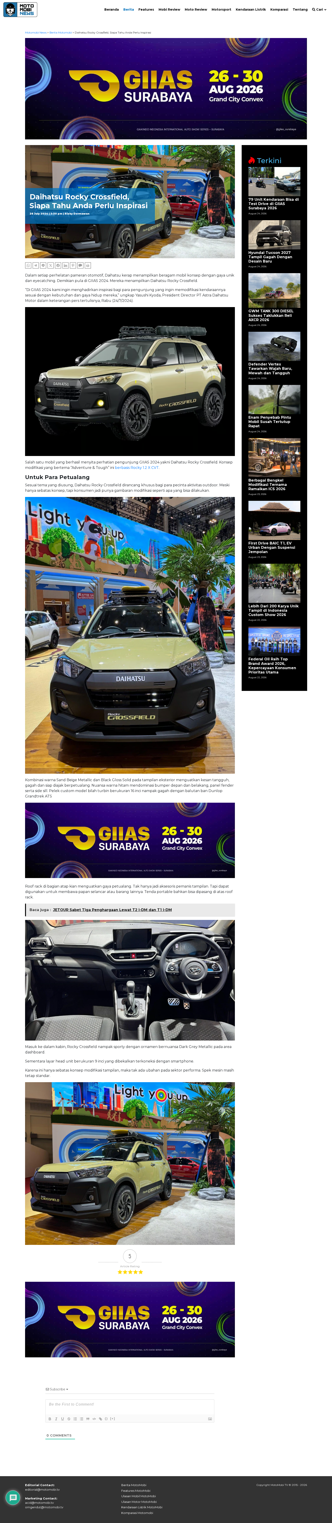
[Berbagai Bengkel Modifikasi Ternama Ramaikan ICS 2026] (274, 457)
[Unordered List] (81, 1419)
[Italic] (56, 1419)
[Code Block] (94, 1419)
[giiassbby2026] (166, 88)
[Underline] (62, 1419)
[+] (112, 1418)
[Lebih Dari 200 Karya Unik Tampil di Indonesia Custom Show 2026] (274, 583)
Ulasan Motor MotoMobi (139, 1502)
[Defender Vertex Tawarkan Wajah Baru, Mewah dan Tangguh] (274, 346)
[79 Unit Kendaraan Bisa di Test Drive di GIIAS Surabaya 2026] (274, 181)
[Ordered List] (75, 1419)
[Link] (100, 1419)
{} (106, 1418)
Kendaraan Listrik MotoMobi (141, 1507)
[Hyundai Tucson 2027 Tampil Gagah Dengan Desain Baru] (274, 234)
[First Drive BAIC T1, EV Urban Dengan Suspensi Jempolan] (274, 520)
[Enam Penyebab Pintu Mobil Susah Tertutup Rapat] (274, 399)
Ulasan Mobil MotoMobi (138, 1496)
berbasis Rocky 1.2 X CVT (137, 467)
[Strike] (69, 1419)
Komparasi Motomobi (137, 1513)
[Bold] (50, 1419)
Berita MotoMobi (133, 1485)
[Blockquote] (88, 1419)
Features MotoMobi (135, 1490)
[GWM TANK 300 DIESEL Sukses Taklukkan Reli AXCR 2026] (274, 290)
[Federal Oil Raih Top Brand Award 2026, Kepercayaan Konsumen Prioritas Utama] (274, 641)
